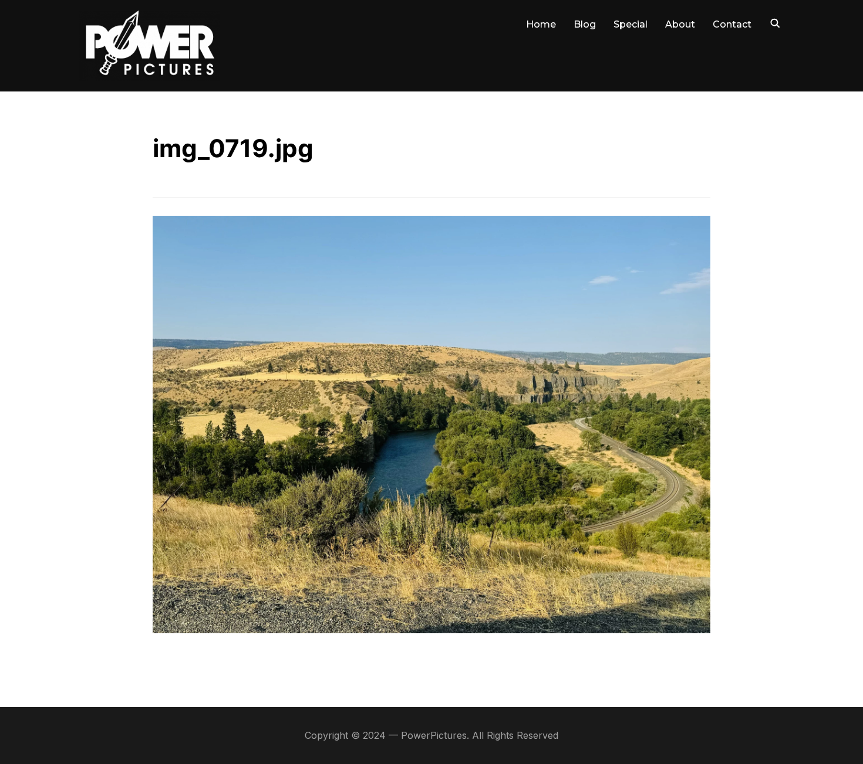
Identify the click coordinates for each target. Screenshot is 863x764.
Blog (585, 24)
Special (630, 24)
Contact (732, 24)
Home (541, 24)
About (680, 24)
